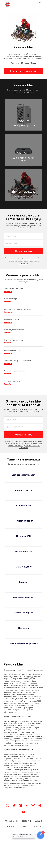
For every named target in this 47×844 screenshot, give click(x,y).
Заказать (8, 291)
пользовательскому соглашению (29, 263)
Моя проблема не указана (23, 643)
